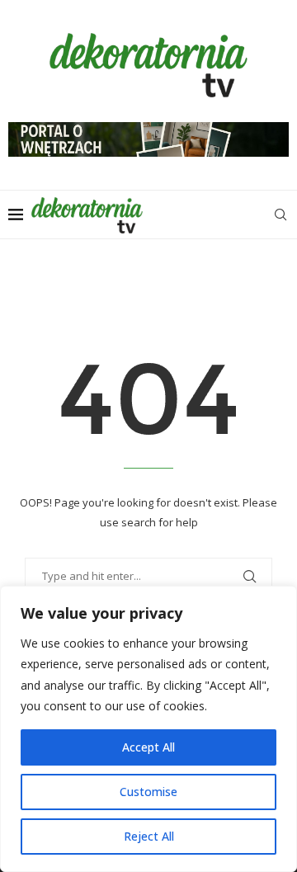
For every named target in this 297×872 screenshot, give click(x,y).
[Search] (280, 214)
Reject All (149, 836)
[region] (148, 729)
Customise (148, 791)
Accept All (148, 747)
